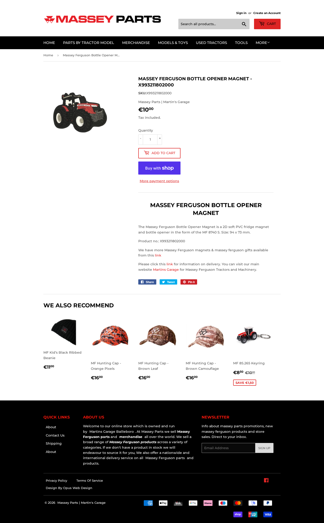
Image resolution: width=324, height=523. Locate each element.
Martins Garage (166, 269)
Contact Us (55, 435)
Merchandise (136, 42)
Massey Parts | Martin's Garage (81, 502)
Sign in (241, 13)
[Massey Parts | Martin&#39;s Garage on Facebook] (266, 481)
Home (49, 42)
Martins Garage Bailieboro (111, 431)
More (261, 42)
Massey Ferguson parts (164, 458)
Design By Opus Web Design (69, 488)
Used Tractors (211, 42)
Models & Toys (173, 42)
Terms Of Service (89, 480)
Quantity (145, 130)
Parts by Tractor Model (88, 42)
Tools (241, 42)
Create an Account (267, 13)
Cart (271, 24)
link (158, 255)
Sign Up (264, 448)
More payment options (159, 181)
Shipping (54, 443)
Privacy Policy (56, 480)
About (51, 427)
